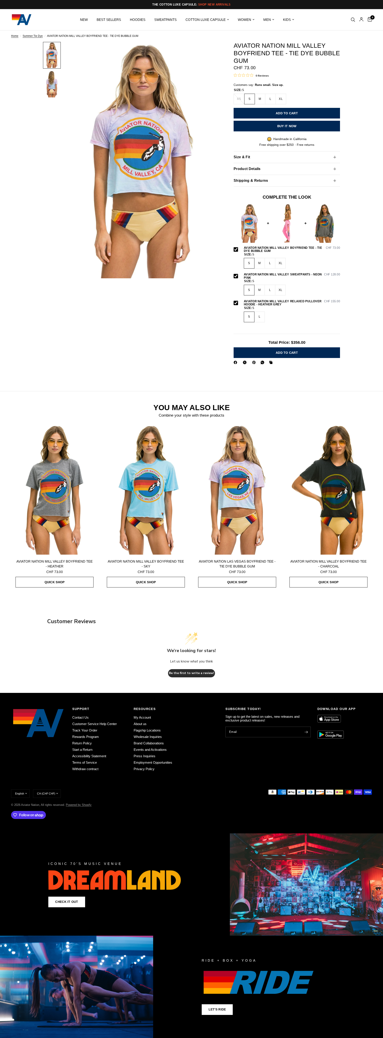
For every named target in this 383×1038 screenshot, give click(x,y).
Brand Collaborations (149, 743)
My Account (142, 717)
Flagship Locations (147, 730)
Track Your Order (84, 730)
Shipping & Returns (251, 180)
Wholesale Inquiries (148, 737)
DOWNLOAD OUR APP (336, 708)
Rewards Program (85, 737)
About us (140, 724)
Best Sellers (109, 20)
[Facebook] (236, 362)
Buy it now (287, 126)
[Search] (353, 19)
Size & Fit (242, 157)
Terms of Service (84, 762)
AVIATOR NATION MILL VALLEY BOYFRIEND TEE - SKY (146, 564)
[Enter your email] (306, 732)
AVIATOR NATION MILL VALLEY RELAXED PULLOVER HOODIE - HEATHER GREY (292, 303)
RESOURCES (145, 708)
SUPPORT (80, 708)
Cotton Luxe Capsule (206, 20)
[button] (66, 902)
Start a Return (82, 749)
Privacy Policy (144, 769)
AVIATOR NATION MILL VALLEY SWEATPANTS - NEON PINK (292, 276)
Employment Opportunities (153, 762)
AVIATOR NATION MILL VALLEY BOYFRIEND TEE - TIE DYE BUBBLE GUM (292, 249)
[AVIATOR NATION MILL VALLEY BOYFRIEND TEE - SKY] (145, 489)
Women (244, 20)
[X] (245, 362)
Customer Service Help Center (94, 724)
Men (267, 20)
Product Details (247, 169)
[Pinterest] (255, 362)
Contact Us (80, 717)
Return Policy (82, 743)
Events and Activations (150, 749)
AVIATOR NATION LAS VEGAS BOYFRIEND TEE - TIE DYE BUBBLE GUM (237, 564)
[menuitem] (84, 20)
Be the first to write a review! (191, 673)
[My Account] (361, 19)
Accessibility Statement (89, 756)
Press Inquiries (144, 756)
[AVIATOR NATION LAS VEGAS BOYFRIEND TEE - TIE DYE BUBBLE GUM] (237, 489)
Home (14, 36)
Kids (287, 20)
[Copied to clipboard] (271, 362)
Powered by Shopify (79, 805)
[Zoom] (211, 51)
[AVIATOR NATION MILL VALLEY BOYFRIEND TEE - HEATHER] (54, 489)
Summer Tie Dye (33, 36)
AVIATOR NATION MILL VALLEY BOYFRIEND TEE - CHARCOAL (328, 564)
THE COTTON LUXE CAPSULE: (191, 4)
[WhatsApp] (263, 362)
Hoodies (137, 20)
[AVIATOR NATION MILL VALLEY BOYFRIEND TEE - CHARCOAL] (328, 489)
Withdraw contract (85, 769)
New (84, 20)
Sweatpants (165, 20)
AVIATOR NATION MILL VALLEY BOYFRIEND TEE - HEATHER (54, 564)
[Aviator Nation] (191, 884)
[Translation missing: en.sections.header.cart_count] (368, 19)
